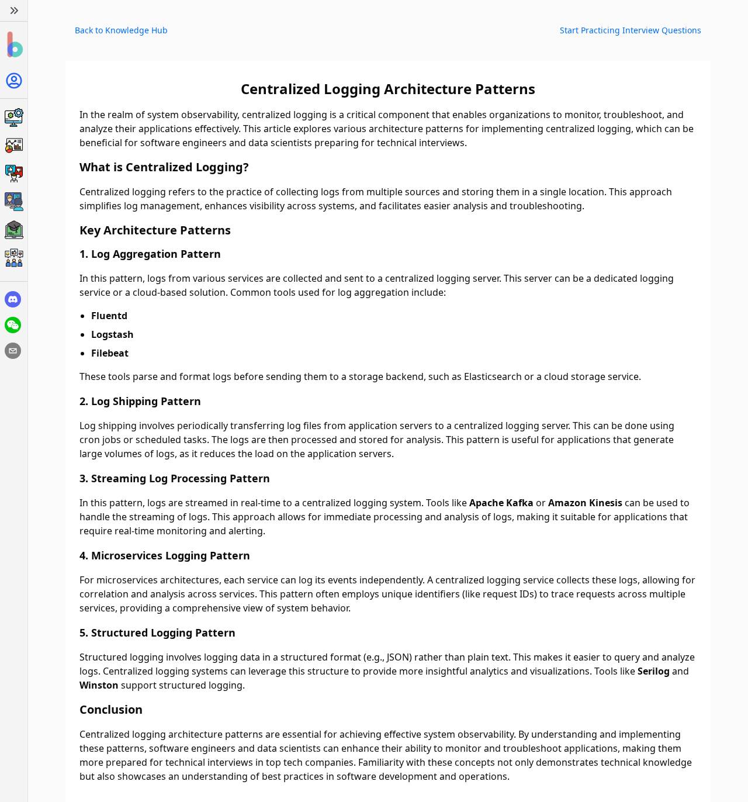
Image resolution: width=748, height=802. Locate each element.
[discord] (13, 299)
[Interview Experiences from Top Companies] (13, 257)
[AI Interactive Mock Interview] (13, 201)
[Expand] (13, 10)
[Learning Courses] (13, 229)
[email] (13, 351)
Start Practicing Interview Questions (630, 30)
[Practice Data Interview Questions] (13, 145)
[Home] (13, 44)
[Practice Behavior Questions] (13, 173)
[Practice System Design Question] (13, 117)
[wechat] (13, 325)
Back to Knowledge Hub (121, 30)
